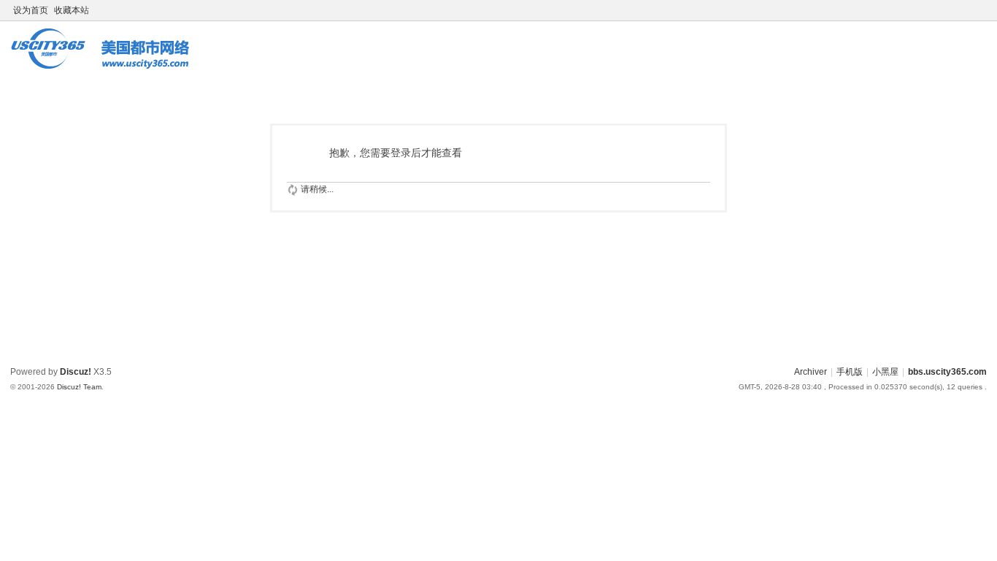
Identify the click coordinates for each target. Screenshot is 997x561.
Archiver (810, 372)
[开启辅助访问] (966, 10)
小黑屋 (885, 372)
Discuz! (75, 372)
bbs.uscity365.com (947, 372)
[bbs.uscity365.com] (105, 62)
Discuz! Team (79, 387)
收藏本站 (71, 10)
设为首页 (30, 10)
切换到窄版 (980, 16)
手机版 (849, 372)
